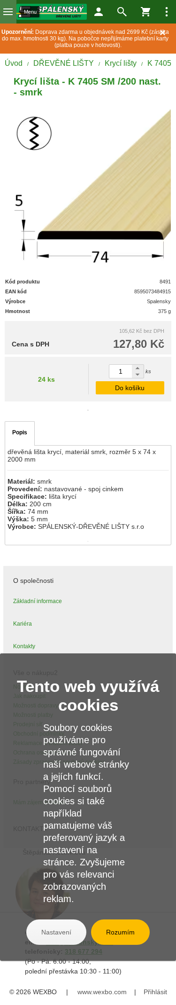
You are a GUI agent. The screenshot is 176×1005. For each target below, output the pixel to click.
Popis (19, 432)
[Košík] (145, 12)
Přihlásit (155, 992)
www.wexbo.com (102, 992)
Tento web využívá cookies (88, 695)
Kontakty (24, 646)
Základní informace (37, 601)
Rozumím (120, 932)
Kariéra (22, 623)
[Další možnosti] (166, 12)
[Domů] (51, 12)
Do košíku (130, 388)
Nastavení (56, 932)
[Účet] (98, 12)
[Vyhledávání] (122, 12)
